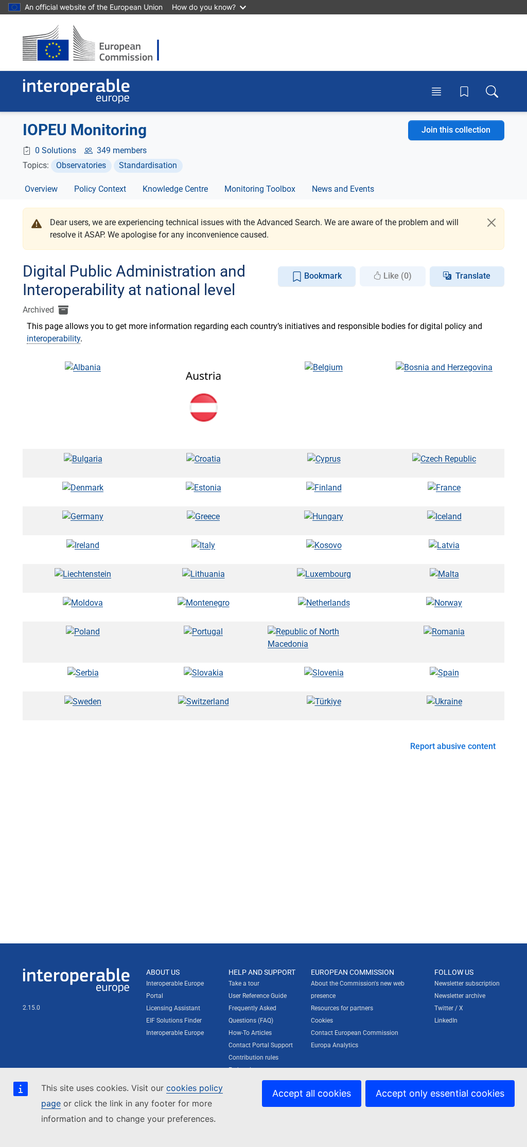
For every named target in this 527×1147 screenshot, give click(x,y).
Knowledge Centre (175, 189)
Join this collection (455, 130)
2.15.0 (31, 1007)
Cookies (322, 1020)
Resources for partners (342, 1008)
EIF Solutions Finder (174, 1020)
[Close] (491, 222)
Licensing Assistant (173, 1008)
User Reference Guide (258, 995)
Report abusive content (453, 746)
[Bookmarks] (464, 91)
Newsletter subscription (467, 983)
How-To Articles (250, 1032)
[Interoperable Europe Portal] (76, 91)
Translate (472, 276)
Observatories (81, 165)
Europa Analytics (334, 1045)
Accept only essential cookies (440, 1093)
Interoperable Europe (175, 1032)
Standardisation (148, 165)
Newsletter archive (459, 995)
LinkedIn (446, 1020)
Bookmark (322, 276)
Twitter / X (448, 1008)
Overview (41, 189)
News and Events (343, 189)
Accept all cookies (311, 1093)
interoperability (53, 338)
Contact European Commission (354, 1032)
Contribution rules (253, 1057)
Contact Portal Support (261, 1045)
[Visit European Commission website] (96, 42)
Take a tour (244, 983)
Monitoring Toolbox (259, 189)
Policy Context (100, 189)
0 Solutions (55, 150)
